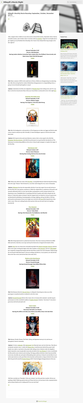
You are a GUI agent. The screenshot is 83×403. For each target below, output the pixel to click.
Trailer (32, 58)
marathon (39, 38)
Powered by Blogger (42, 401)
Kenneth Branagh (17, 298)
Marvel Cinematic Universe (45, 246)
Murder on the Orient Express (32, 258)
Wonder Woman (26, 358)
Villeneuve (15, 187)
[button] (8, 19)
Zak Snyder (28, 345)
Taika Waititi (53, 248)
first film (30, 181)
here (55, 90)
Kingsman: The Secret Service (15, 140)
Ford (42, 199)
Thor (14, 246)
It (32, 48)
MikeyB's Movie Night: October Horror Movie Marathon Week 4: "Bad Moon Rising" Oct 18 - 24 (68, 73)
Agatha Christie (34, 299)
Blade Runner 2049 (32, 148)
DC (33, 345)
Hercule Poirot (26, 292)
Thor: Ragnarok (32, 207)
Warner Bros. (31, 347)
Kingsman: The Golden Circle (32, 96)
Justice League (32, 305)
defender (20, 345)
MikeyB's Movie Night (13, 2)
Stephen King (36, 88)
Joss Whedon (43, 351)
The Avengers (41, 248)
